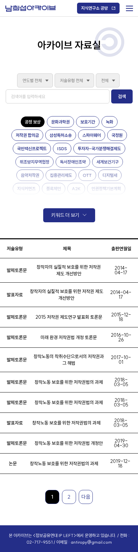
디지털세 (109, 175)
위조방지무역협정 (34, 162)
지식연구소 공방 (94, 8)
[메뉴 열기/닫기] (129, 7)
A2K (76, 188)
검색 (122, 96)
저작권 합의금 (27, 135)
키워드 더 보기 (65, 215)
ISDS (62, 148)
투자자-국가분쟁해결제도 (99, 148)
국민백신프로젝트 (32, 148)
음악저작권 (30, 175)
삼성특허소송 (61, 135)
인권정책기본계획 (106, 188)
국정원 (117, 135)
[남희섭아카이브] (30, 8)
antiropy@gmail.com (91, 542)
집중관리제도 (61, 175)
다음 (85, 497)
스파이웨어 (91, 135)
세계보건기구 (107, 162)
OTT (87, 175)
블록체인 (53, 188)
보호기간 (87, 121)
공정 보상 (33, 121)
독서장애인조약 (73, 162)
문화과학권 (60, 121)
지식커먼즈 (26, 188)
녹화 (109, 121)
